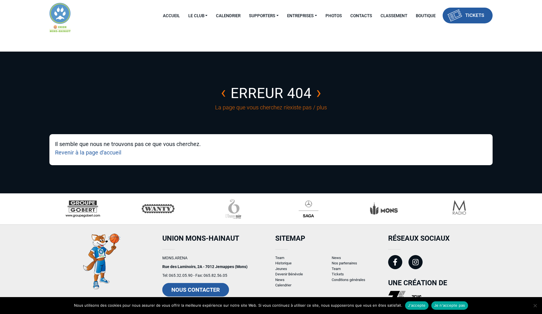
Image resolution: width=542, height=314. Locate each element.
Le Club (196, 15)
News (280, 280)
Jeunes (281, 269)
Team (279, 258)
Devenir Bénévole (289, 274)
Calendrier (228, 15)
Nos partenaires (344, 263)
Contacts (361, 15)
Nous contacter (195, 289)
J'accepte (416, 305)
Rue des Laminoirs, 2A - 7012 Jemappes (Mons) (205, 266)
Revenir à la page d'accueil (88, 152)
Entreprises (300, 15)
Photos (333, 15)
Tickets (474, 15)
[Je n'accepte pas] (535, 305)
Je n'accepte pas (449, 305)
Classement (394, 15)
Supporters (262, 15)
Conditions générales (348, 280)
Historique (283, 263)
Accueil (171, 15)
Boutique (426, 15)
